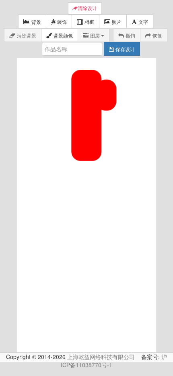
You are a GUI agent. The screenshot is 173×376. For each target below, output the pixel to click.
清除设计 (87, 8)
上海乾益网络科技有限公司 (101, 357)
